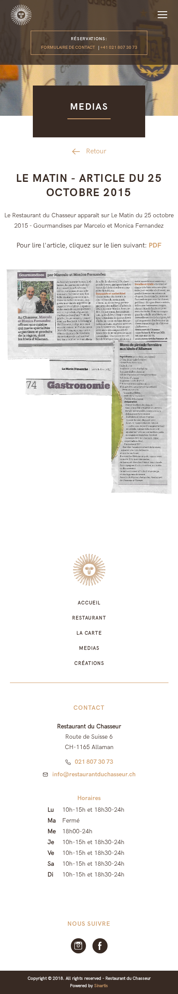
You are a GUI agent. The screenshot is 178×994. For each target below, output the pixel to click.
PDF (155, 245)
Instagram (78, 945)
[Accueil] (21, 14)
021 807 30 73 (94, 761)
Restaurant (89, 618)
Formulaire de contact (68, 47)
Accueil (89, 603)
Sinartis (101, 985)
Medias (89, 648)
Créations (89, 663)
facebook (100, 945)
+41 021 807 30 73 (118, 47)
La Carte (89, 633)
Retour (96, 151)
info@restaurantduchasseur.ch (94, 774)
